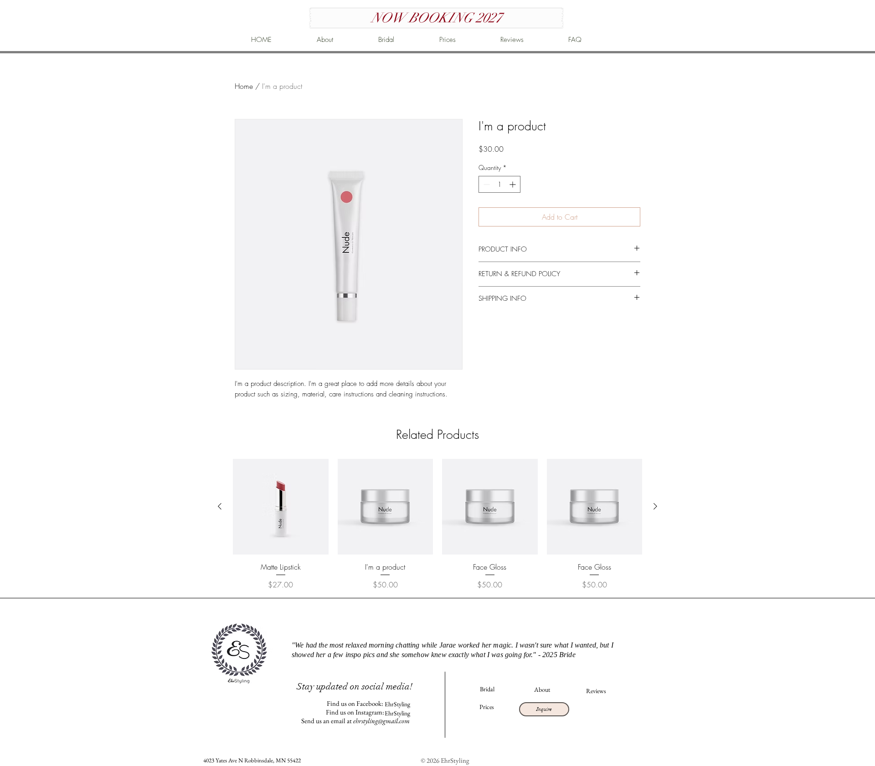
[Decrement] (485, 184)
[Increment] (513, 184)
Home (244, 86)
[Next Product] (655, 506)
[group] (437, 524)
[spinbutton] (499, 184)
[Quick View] (281, 507)
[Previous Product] (219, 506)
